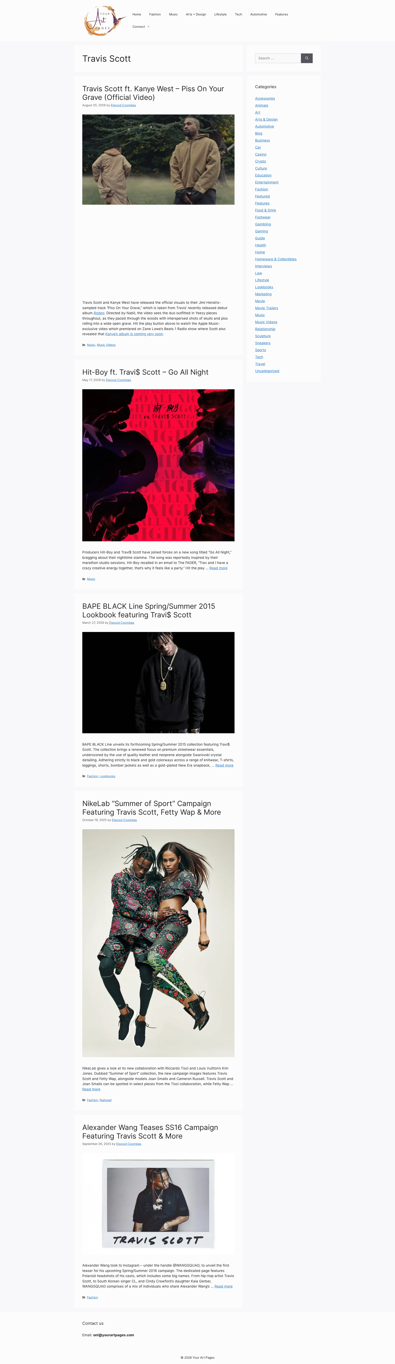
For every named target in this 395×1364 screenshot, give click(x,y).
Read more (218, 568)
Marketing (263, 294)
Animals (261, 105)
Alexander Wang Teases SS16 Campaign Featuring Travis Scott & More (150, 1131)
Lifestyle (220, 14)
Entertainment (267, 182)
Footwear (263, 217)
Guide (260, 238)
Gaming (261, 231)
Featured (106, 1100)
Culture (261, 168)
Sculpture (263, 336)
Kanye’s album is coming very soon (134, 334)
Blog (258, 133)
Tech (238, 14)
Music (173, 14)
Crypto (260, 161)
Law (258, 273)
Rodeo (99, 313)
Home (136, 14)
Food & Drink (265, 210)
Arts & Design (266, 119)
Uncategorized (267, 371)
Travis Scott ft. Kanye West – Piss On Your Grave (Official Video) (153, 93)
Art (257, 112)
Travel (260, 364)
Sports (260, 350)
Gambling (263, 224)
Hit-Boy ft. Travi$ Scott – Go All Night (145, 372)
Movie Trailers (266, 308)
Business (262, 140)
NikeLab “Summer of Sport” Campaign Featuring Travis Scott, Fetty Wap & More (151, 807)
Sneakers (263, 343)
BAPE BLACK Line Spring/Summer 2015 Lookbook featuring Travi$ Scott (148, 610)
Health (260, 245)
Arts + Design (196, 14)
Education (263, 175)
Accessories (265, 98)
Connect (138, 27)
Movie (260, 301)
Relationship (265, 329)
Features (281, 14)
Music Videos (106, 344)
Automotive (258, 14)
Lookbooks (107, 776)
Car (258, 147)
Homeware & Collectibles (276, 259)
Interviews (263, 266)
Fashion (155, 14)
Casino (260, 154)
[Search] (307, 58)
